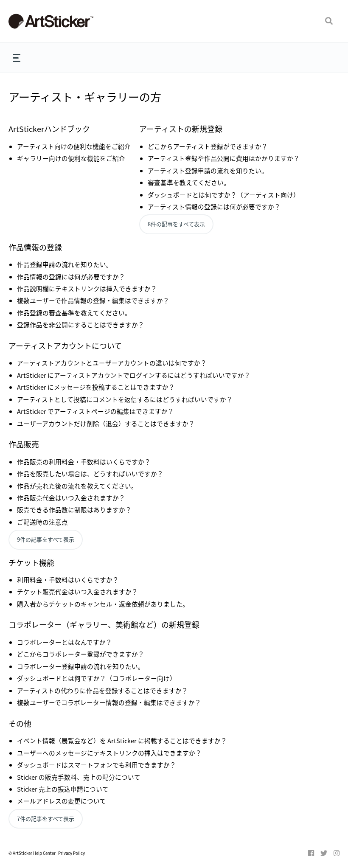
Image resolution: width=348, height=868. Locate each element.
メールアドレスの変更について (61, 800)
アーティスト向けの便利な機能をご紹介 (74, 146)
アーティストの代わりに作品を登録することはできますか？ (102, 690)
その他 (19, 723)
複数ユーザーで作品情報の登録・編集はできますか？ (93, 300)
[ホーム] (62, 21)
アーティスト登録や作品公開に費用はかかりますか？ (224, 158)
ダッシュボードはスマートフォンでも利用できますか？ (96, 764)
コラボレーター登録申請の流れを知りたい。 (80, 666)
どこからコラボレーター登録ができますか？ (80, 653)
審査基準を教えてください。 (189, 182)
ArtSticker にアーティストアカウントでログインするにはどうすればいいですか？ (133, 375)
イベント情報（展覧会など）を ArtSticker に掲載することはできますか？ (122, 740)
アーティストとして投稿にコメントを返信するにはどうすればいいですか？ (125, 399)
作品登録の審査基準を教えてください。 (74, 312)
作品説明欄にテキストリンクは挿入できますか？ (87, 288)
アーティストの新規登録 (180, 128)
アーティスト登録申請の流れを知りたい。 (208, 170)
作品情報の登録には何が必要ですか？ (71, 276)
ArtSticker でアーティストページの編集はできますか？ (95, 411)
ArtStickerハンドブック (49, 128)
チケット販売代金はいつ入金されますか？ (77, 591)
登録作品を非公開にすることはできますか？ (80, 324)
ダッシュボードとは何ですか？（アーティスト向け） (224, 194)
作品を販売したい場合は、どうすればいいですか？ (90, 473)
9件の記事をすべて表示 (45, 539)
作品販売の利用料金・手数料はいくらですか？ (84, 461)
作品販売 (23, 443)
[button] (328, 21)
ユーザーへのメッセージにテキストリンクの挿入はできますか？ (109, 752)
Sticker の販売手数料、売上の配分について (78, 776)
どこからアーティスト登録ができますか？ (208, 146)
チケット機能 (31, 562)
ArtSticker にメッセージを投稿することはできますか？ (96, 386)
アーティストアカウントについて (65, 345)
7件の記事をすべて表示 (45, 819)
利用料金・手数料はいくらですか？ (68, 579)
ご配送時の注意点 (42, 521)
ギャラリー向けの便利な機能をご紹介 (71, 158)
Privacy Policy (71, 853)
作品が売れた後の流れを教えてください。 (77, 485)
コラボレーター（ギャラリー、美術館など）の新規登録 (103, 624)
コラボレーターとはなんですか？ (64, 642)
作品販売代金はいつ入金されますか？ (71, 497)
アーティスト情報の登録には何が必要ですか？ (214, 206)
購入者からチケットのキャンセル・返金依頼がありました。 (103, 603)
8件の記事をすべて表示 (176, 224)
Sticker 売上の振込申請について (63, 788)
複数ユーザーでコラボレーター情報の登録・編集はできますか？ (109, 702)
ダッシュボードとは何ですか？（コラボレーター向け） (96, 678)
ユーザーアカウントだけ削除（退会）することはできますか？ (106, 423)
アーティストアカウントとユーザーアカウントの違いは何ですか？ (112, 362)
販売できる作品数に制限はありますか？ (74, 509)
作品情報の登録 (35, 247)
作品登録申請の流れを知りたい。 (64, 264)
